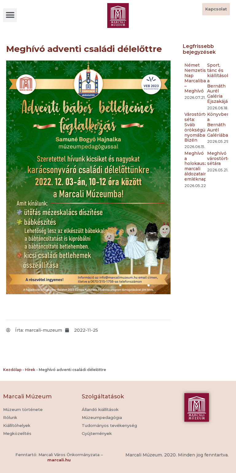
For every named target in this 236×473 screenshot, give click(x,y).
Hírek (30, 369)
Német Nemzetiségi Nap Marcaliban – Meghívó (198, 78)
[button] (10, 15)
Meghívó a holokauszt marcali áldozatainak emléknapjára (199, 166)
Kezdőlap (12, 369)
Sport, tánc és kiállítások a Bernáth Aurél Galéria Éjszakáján (219, 83)
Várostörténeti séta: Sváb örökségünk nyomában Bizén (200, 127)
